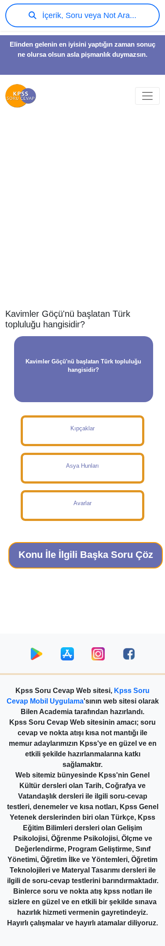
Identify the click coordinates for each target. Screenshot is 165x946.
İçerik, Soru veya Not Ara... (88, 15)
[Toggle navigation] (147, 96)
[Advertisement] (82, 217)
